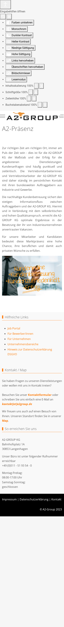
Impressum (9, 499)
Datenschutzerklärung (34, 499)
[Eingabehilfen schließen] (9, 16)
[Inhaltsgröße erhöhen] (41, 86)
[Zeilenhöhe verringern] (29, 98)
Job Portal (14, 328)
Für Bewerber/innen (20, 334)
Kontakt (56, 499)
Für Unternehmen (19, 339)
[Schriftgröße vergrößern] (36, 92)
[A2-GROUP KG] (32, 116)
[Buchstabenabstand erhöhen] (45, 105)
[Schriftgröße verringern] (31, 92)
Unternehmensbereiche (23, 344)
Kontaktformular (40, 395)
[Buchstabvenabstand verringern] (40, 105)
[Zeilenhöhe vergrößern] (34, 98)
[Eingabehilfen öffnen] (5, 4)
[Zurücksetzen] (3, 16)
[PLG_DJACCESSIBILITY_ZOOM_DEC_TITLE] (36, 86)
